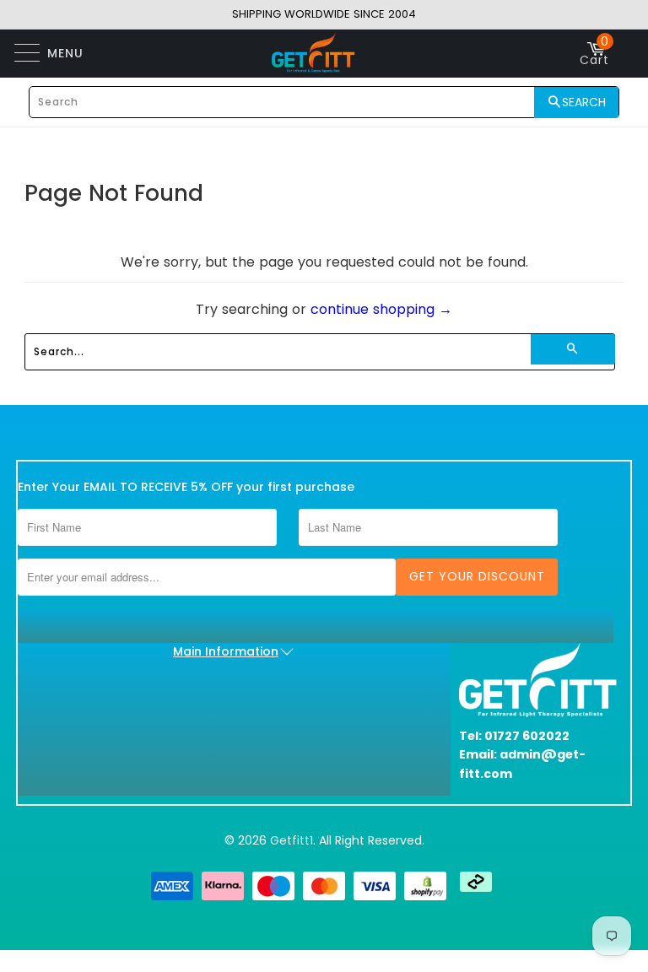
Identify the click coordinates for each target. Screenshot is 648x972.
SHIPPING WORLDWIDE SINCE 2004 (324, 14)
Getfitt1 (291, 840)
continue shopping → (381, 309)
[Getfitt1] (314, 53)
